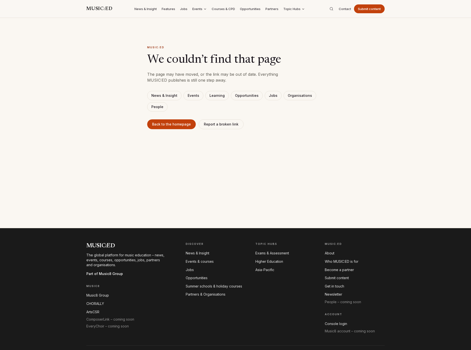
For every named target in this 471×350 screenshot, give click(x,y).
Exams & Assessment (272, 253)
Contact (345, 9)
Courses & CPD (223, 9)
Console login (336, 324)
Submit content (369, 9)
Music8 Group (97, 295)
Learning (217, 95)
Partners (271, 9)
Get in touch (334, 286)
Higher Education (269, 261)
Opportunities (250, 9)
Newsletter (333, 294)
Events (197, 9)
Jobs (183, 9)
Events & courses (200, 261)
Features (168, 9)
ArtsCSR (92, 312)
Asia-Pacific (264, 270)
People (157, 107)
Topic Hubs (292, 9)
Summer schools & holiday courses (214, 286)
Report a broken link (221, 124)
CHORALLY (95, 303)
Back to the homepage (171, 124)
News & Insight (145, 9)
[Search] (331, 8)
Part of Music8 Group (104, 274)
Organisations (300, 95)
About (329, 253)
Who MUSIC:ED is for (341, 261)
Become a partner (339, 270)
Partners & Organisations (205, 294)
